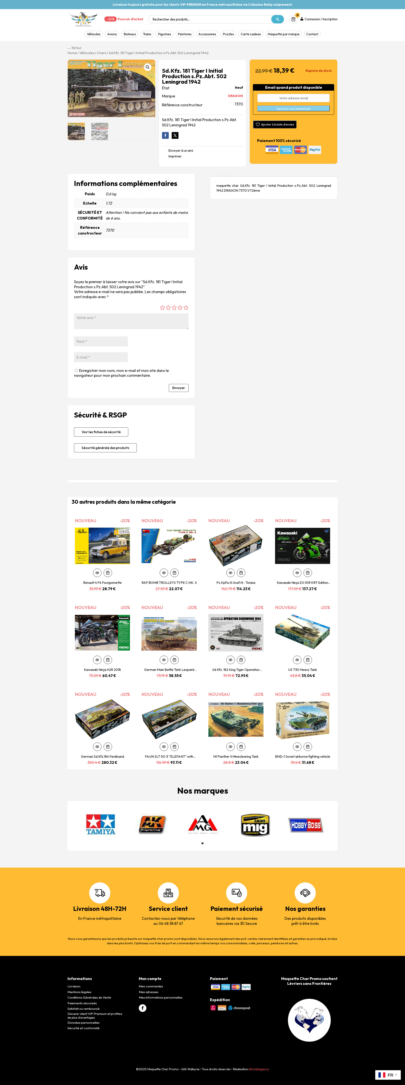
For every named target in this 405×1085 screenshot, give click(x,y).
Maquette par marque (284, 34)
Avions (112, 34)
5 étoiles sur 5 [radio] (186, 307)
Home (72, 52)
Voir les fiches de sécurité (101, 432)
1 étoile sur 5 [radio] (162, 307)
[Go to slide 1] (202, 843)
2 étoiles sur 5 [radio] (168, 307)
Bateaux (130, 34)
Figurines (164, 34)
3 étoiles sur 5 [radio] (174, 307)
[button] (147, 67)
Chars (101, 52)
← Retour (75, 48)
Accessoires (207, 34)
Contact (312, 34)
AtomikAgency (259, 1069)
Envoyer (178, 388)
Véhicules (93, 34)
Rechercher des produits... (171, 19)
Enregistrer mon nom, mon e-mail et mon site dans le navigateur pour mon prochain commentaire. (121, 373)
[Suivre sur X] (175, 135)
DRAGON (235, 96)
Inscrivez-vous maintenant (293, 109)
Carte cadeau (251, 34)
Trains (147, 34)
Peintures (185, 34)
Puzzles (228, 34)
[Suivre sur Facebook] (165, 135)
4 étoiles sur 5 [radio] (180, 307)
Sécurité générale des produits (105, 448)
